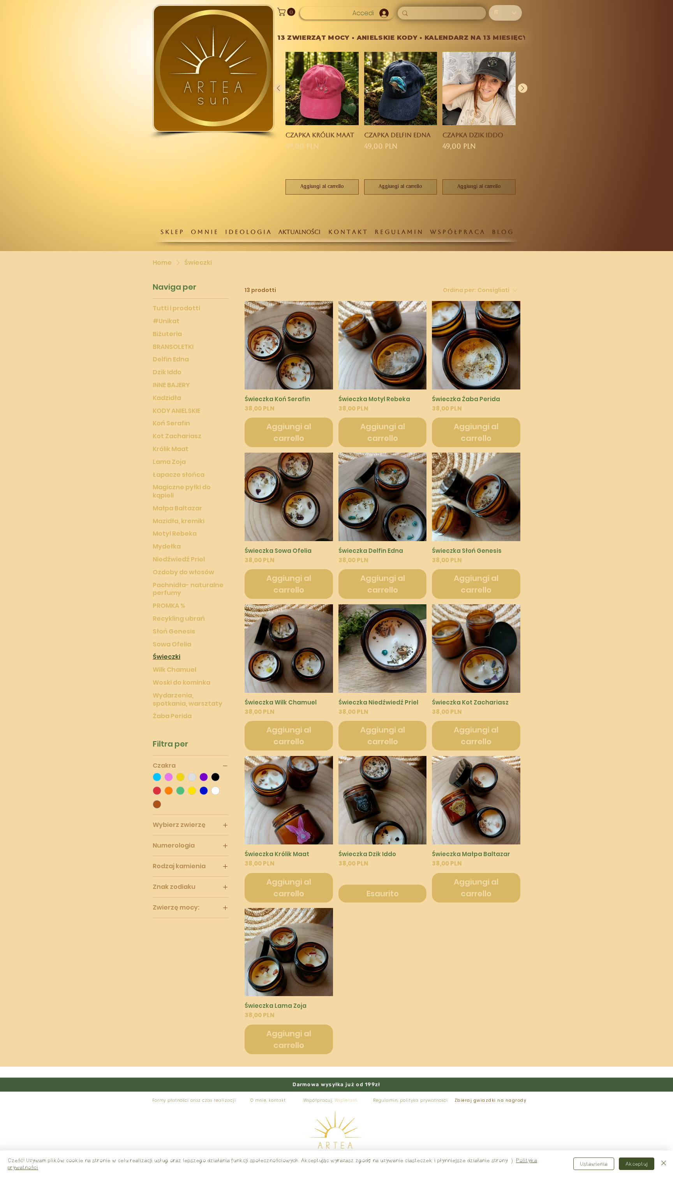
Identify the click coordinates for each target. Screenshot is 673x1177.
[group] (400, 123)
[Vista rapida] (289, 345)
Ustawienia (594, 1163)
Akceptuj (636, 1163)
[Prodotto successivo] (522, 88)
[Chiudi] (663, 1164)
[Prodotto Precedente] (278, 88)
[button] (287, 12)
